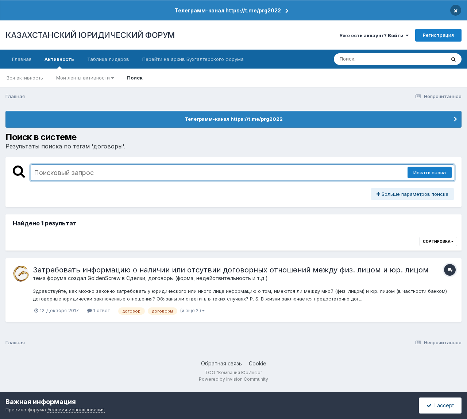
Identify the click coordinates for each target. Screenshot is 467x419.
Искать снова (429, 172)
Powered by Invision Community (233, 379)
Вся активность (25, 78)
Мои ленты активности (83, 78)
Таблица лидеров (108, 59)
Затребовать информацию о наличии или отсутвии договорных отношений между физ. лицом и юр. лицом (231, 269)
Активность (59, 59)
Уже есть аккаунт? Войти (372, 35)
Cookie (257, 363)
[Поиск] (453, 59)
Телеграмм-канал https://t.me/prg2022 (228, 10)
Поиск (135, 78)
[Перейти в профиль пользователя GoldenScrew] (21, 273)
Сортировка (437, 241)
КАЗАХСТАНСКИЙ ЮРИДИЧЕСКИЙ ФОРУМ (90, 35)
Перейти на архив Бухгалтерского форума (193, 59)
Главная (21, 59)
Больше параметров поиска (414, 194)
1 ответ (101, 310)
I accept (443, 405)
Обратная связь (221, 363)
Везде (429, 59)
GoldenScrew (104, 278)
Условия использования (76, 409)
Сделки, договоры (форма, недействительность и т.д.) (197, 278)
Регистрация (438, 35)
